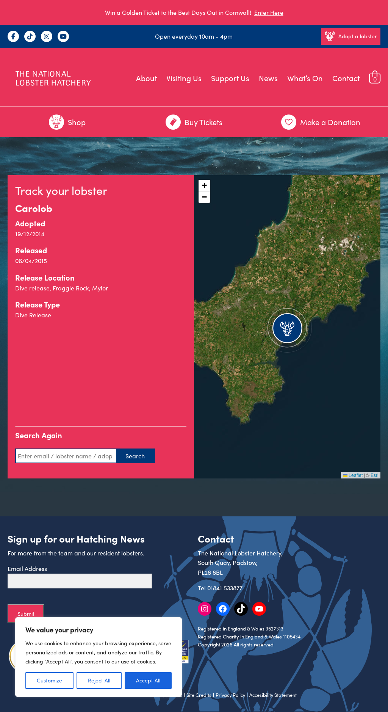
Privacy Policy (230, 695)
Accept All (148, 680)
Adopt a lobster (357, 36)
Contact (346, 78)
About (146, 78)
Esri (375, 475)
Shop (77, 122)
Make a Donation (330, 122)
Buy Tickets (203, 122)
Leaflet (355, 475)
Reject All (99, 680)
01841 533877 (224, 588)
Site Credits (198, 695)
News (268, 78)
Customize (49, 680)
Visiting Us (184, 78)
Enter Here (268, 12)
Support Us (230, 78)
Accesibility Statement (273, 695)
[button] (287, 327)
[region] (98, 657)
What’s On (305, 78)
